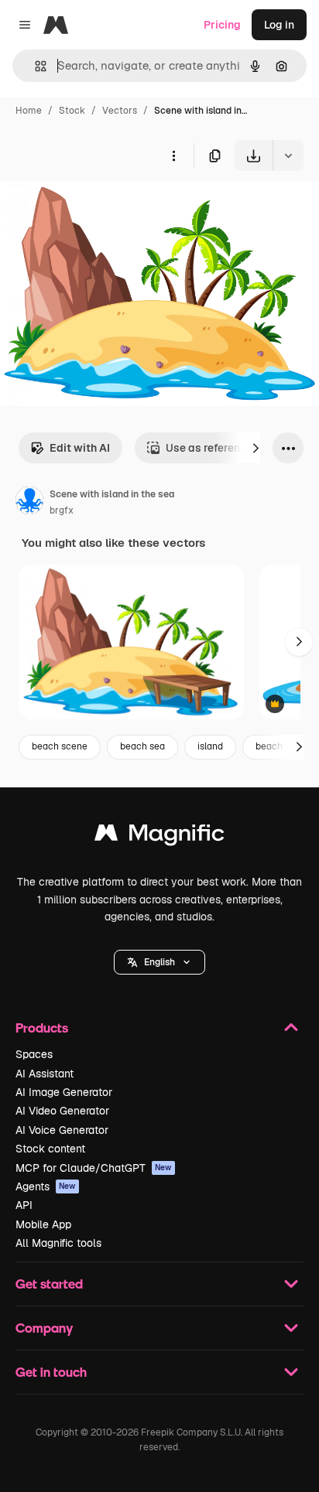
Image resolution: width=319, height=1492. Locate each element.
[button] (159, 962)
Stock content (50, 1149)
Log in (279, 25)
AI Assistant (44, 1074)
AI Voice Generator (61, 1130)
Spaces (34, 1054)
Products (41, 1027)
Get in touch (51, 1372)
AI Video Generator (62, 1111)
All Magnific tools (58, 1243)
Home (28, 110)
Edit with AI (80, 448)
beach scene (59, 746)
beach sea (142, 746)
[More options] (173, 155)
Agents (45, 1186)
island (210, 746)
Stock (72, 110)
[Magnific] (159, 836)
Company (44, 1328)
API (24, 1205)
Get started (49, 1283)
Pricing (222, 25)
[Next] (255, 447)
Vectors (119, 110)
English (159, 962)
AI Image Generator (63, 1092)
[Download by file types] (288, 155)
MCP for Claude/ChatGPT (93, 1168)
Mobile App (43, 1224)
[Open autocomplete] (34, 66)
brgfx (62, 510)
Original (99, 207)
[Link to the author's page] (29, 503)
